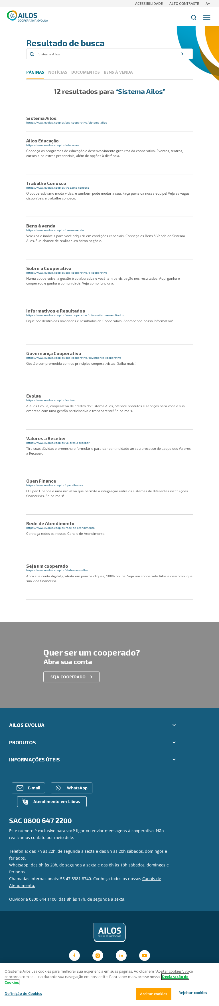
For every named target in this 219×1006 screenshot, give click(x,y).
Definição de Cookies (23, 993)
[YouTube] (144, 955)
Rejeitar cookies (193, 992)
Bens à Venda (118, 72)
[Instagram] (97, 955)
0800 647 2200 (47, 820)
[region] (109, 984)
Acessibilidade (149, 3)
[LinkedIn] (121, 955)
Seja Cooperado (68, 677)
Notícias (57, 72)
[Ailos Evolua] (109, 932)
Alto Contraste (184, 3)
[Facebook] (74, 955)
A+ (208, 3)
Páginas (35, 72)
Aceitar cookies (153, 993)
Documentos (85, 72)
